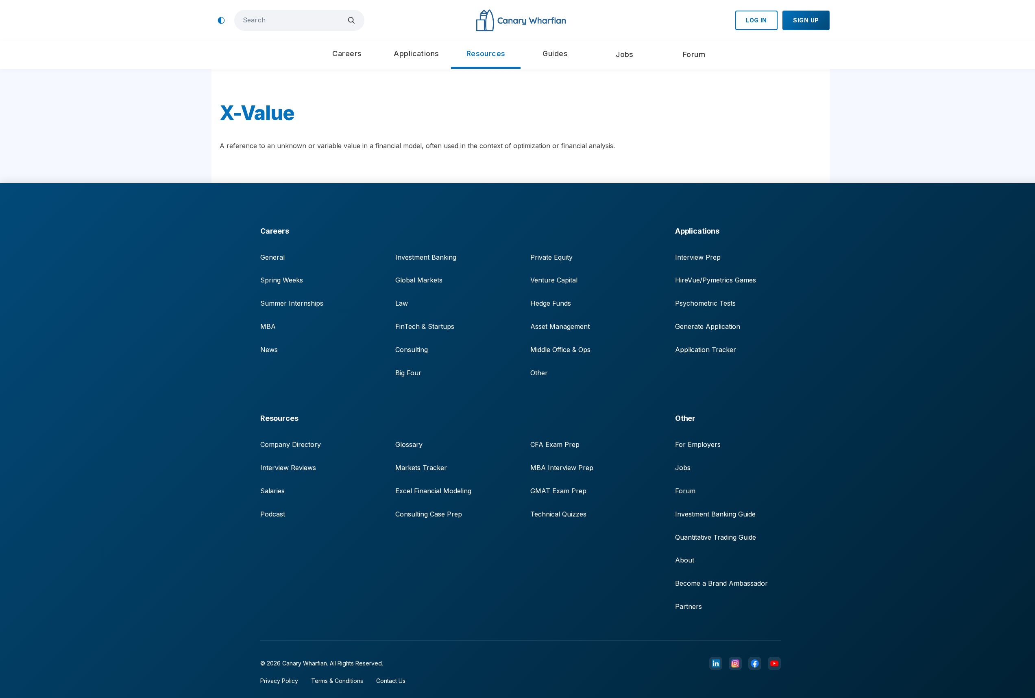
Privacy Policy (279, 680)
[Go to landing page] (520, 20)
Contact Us (390, 680)
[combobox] (293, 20)
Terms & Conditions (337, 680)
